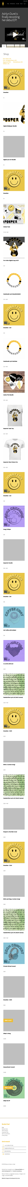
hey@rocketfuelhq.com (9, 1148)
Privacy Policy (5, 1135)
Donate (17, 3)
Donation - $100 (7, 731)
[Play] (15, 34)
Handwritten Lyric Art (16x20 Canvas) (13, 798)
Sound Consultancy (17, 1171)
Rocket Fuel (5, 1124)
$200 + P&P (5, 803)
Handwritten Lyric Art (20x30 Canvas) (13, 933)
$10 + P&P (5, 299)
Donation (5, 92)
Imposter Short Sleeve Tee (10, 462)
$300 (4, 904)
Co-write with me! (8, 664)
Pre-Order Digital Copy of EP (11, 260)
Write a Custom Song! (9, 765)
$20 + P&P (5, 400)
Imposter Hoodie (8, 563)
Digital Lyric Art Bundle (9, 160)
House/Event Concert (9, 1067)
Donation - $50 (7, 596)
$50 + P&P (5, 568)
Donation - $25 (7, 496)
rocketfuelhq (7, 1154)
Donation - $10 (7, 328)
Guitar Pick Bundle (8, 395)
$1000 (4, 1038)
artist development (6, 1171)
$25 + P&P (5, 467)
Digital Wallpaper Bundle (10, 126)
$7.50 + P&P (5, 232)
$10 (4, 265)
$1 (3, 97)
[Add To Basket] (14, 79)
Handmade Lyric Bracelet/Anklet (12, 294)
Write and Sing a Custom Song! (11, 899)
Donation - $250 (7, 865)
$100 (4, 669)
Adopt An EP (6, 1101)
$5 (3, 131)
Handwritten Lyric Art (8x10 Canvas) (13, 697)
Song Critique (7, 529)
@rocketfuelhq (8, 1151)
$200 (4, 770)
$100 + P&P (5, 702)
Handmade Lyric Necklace (10, 361)
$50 (4, 534)
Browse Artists (5, 1129)
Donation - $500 (7, 1000)
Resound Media (18, 1169)
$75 (4, 635)
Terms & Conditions (6, 1133)
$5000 (4, 1106)
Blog (3, 1127)
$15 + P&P (5, 366)
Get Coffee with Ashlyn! (9, 630)
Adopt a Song (7, 1033)
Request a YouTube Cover (10, 832)
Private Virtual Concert (9, 966)
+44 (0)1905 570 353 (9, 1145)
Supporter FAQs (5, 1132)
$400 (4, 971)
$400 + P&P (5, 938)
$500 (4, 1005)
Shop (8, 3)
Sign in (25, 3)
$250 (4, 870)
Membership (12, 3)
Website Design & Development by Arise (11, 1178)
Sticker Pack (6, 227)
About (21, 3)
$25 (4, 501)
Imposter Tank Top (8, 428)
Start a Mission (5, 1130)
